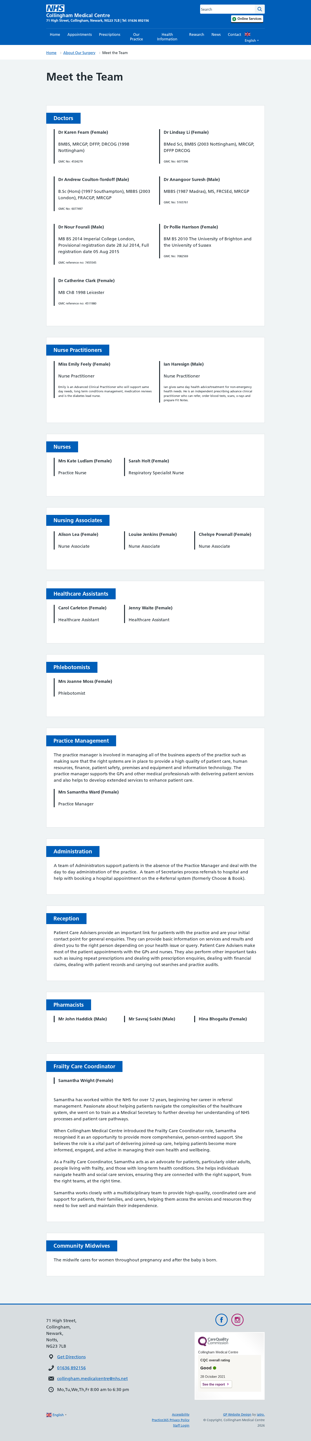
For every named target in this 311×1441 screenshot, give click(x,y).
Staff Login (181, 1425)
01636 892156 (71, 1367)
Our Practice (136, 36)
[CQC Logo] (213, 1345)
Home (55, 34)
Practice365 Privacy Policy (170, 1420)
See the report (213, 1384)
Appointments (79, 34)
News (216, 34)
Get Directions (71, 1357)
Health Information (167, 36)
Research (196, 34)
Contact (234, 34)
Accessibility (180, 1414)
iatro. (261, 1414)
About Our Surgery (79, 52)
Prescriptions (109, 34)
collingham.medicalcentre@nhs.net (92, 1378)
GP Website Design (237, 1414)
